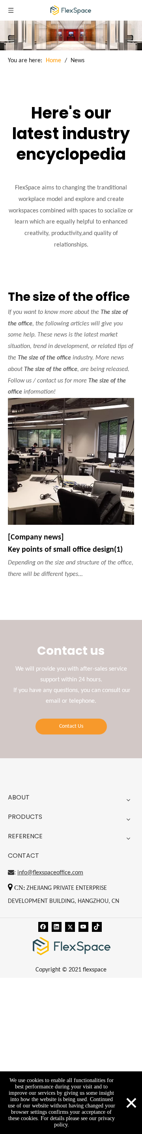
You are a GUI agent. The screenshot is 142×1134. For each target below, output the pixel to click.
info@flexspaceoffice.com (50, 873)
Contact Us (71, 726)
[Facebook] (43, 927)
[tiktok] (97, 927)
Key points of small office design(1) (65, 550)
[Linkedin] (57, 927)
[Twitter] (70, 927)
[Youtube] (83, 927)
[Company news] (36, 537)
